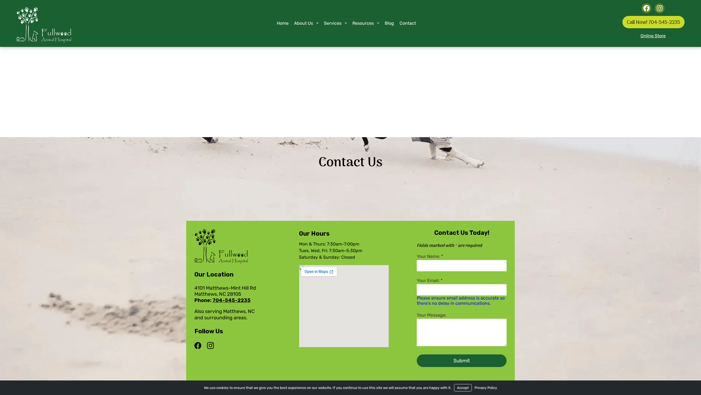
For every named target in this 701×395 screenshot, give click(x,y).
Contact (408, 23)
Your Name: (430, 256)
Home (283, 23)
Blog (389, 23)
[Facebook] (199, 346)
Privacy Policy (486, 388)
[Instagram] (210, 346)
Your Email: (430, 280)
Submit (461, 361)
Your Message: (431, 315)
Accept (463, 388)
